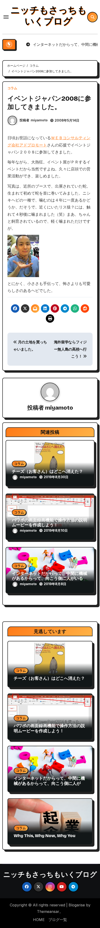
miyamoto (39, 120)
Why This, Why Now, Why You (44, 835)
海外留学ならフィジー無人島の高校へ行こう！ (70, 349)
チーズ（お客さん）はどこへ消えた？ (47, 471)
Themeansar (48, 911)
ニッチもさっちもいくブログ (48, 16)
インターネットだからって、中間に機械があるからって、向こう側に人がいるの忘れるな (49, 578)
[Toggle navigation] (6, 17)
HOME (39, 919)
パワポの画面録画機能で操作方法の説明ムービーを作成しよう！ (49, 522)
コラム (12, 88)
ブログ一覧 (57, 919)
